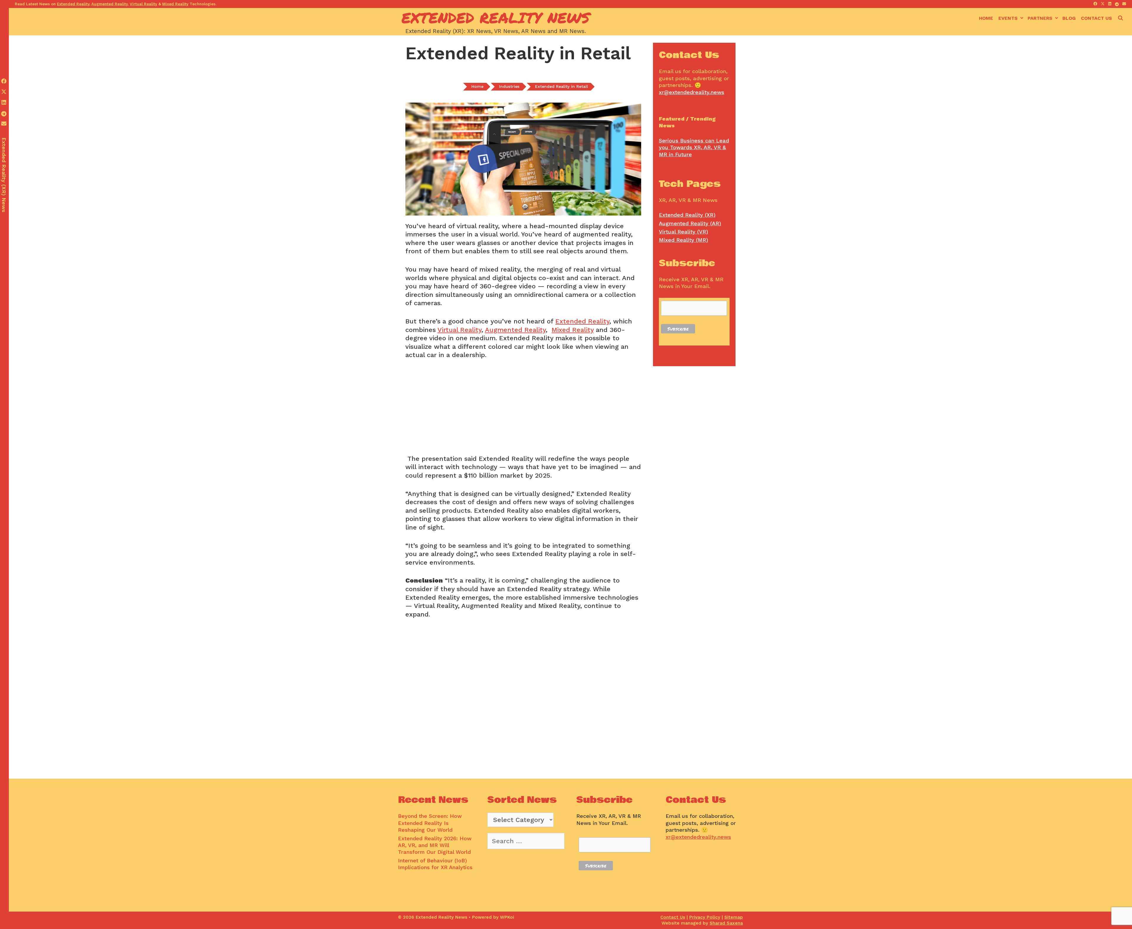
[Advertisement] (523, 410)
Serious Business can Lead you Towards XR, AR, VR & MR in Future (694, 147)
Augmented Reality (515, 329)
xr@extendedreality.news (691, 92)
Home (986, 18)
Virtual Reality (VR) (683, 231)
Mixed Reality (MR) (683, 240)
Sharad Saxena (726, 923)
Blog (1069, 18)
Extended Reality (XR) (687, 215)
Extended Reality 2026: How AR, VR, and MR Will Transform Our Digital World (434, 845)
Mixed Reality (573, 329)
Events (1008, 18)
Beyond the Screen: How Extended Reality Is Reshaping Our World (430, 823)
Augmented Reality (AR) (690, 223)
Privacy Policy (704, 917)
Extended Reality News (496, 17)
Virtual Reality (459, 329)
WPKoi (507, 917)
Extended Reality (582, 321)
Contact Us (1096, 18)
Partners (1040, 18)
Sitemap (733, 917)
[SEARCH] (1120, 18)
